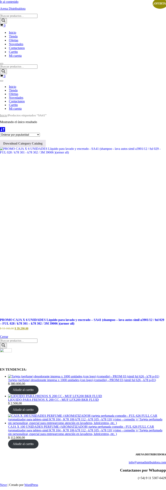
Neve (3, 485)
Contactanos (17, 48)
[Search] (3, 21)
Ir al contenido (9, 1)
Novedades (16, 44)
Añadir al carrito (23, 389)
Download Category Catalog (23, 143)
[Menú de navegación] (1, 63)
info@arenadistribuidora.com (147, 462)
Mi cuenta (15, 55)
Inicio (12, 32)
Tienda (13, 36)
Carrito (13, 52)
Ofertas (13, 40)
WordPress (31, 485)
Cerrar (4, 336)
